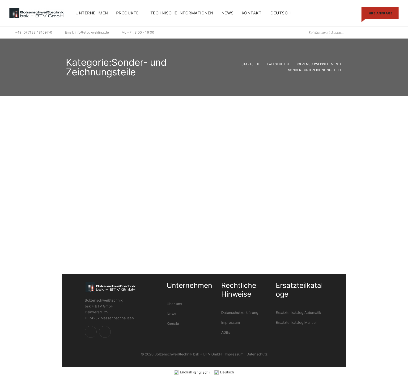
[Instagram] (105, 332)
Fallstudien (278, 64)
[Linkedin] (91, 332)
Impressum (234, 354)
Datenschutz (257, 354)
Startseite (251, 64)
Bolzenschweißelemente (319, 64)
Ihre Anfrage (380, 13)
